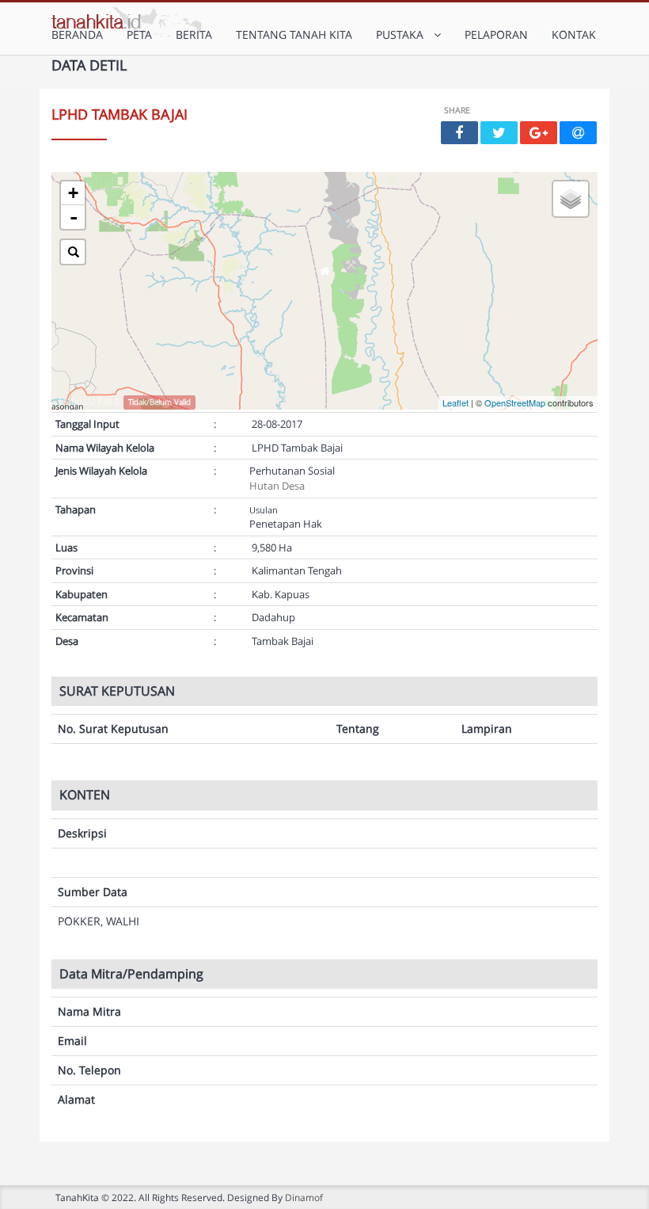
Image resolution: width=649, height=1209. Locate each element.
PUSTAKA (403, 34)
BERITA (194, 34)
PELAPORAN (496, 34)
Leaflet (455, 402)
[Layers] (570, 198)
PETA (139, 34)
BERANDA (77, 34)
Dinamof (304, 1197)
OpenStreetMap (514, 402)
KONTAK (574, 34)
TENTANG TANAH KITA (294, 34)
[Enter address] (73, 252)
